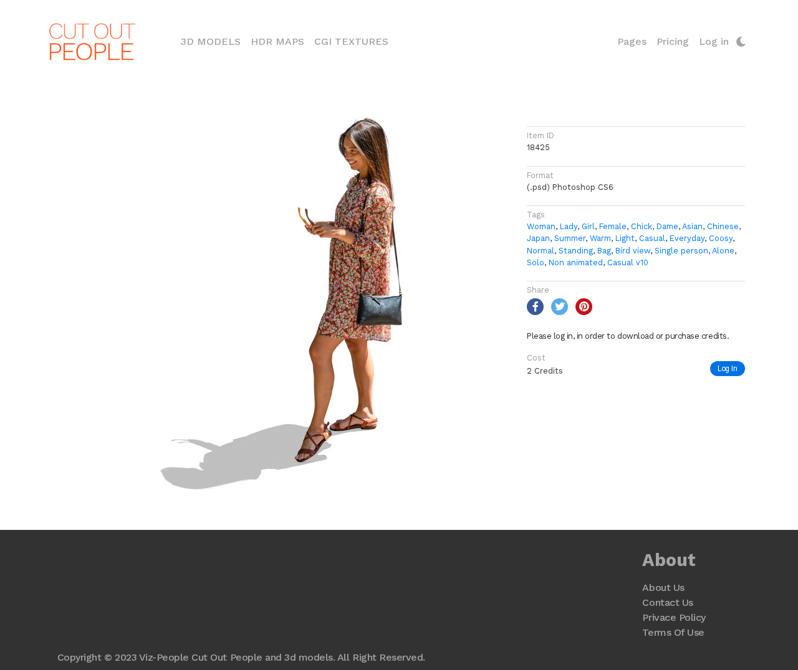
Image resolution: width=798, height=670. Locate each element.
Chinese (723, 226)
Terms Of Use (673, 632)
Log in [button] (714, 41)
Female (613, 226)
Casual (652, 238)
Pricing (672, 41)
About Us (663, 587)
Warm (600, 238)
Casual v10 (627, 262)
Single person (681, 250)
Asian (692, 226)
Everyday (687, 238)
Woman (541, 226)
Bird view (632, 250)
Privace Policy (673, 617)
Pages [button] (632, 41)
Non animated (576, 262)
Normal (540, 250)
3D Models (213, 41)
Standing (576, 250)
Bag (604, 250)
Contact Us (667, 602)
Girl (588, 226)
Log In (728, 368)
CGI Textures (351, 41)
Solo (535, 262)
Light (625, 238)
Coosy (721, 238)
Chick (641, 226)
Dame (667, 226)
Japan (538, 238)
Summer (569, 238)
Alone (723, 250)
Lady (568, 226)
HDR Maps (277, 41)
